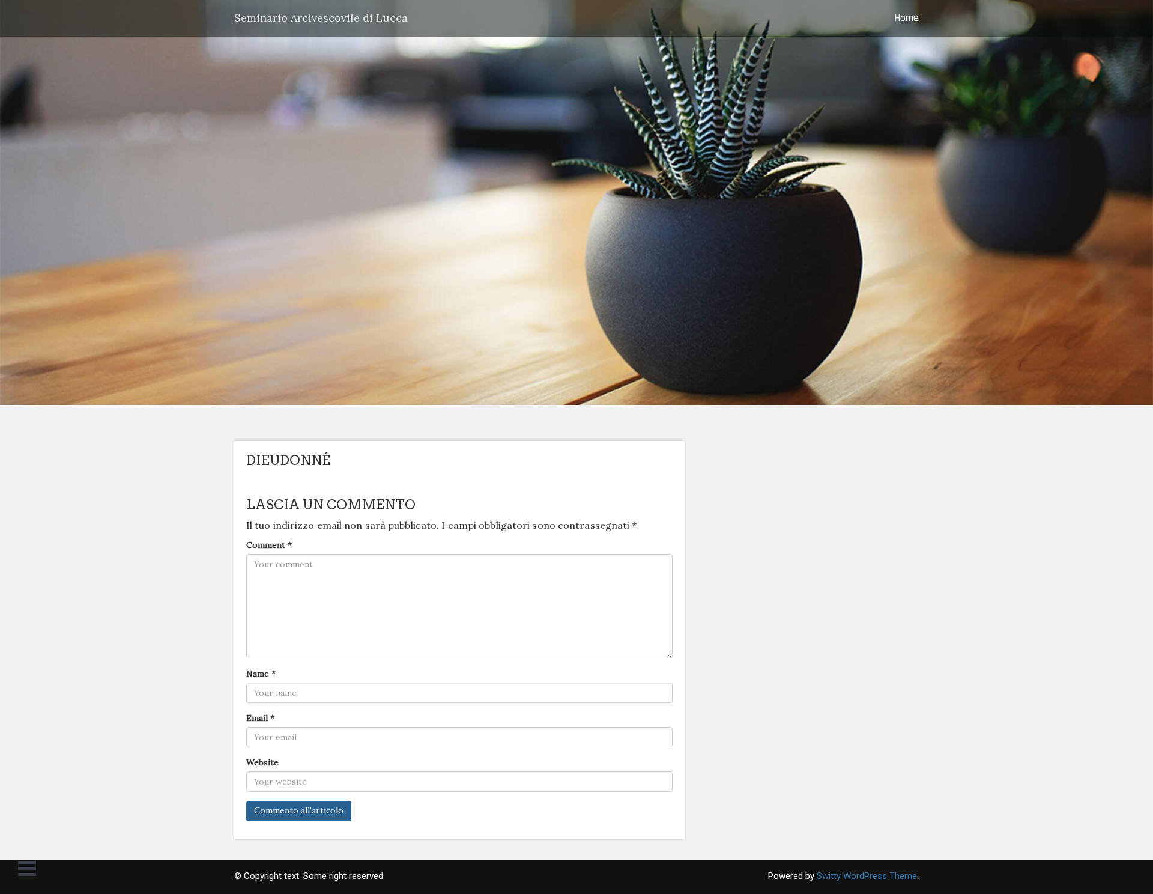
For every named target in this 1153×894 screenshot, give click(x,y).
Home (906, 18)
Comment (269, 545)
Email (260, 718)
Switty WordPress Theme (867, 876)
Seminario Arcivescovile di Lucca (321, 18)
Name (261, 673)
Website (262, 762)
